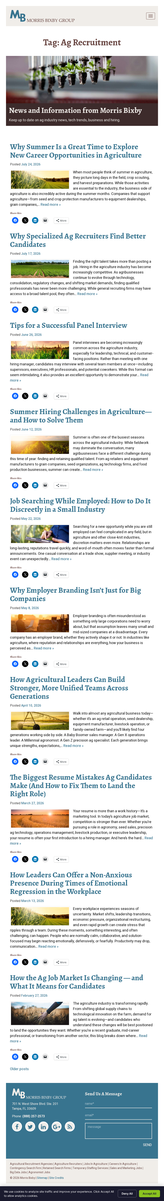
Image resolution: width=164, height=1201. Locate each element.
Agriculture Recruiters (68, 1164)
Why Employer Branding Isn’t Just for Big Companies (75, 594)
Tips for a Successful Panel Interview (68, 325)
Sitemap (42, 1178)
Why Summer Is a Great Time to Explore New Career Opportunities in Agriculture (76, 150)
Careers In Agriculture (122, 1164)
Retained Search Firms (57, 1168)
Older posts (19, 1069)
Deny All (127, 1193)
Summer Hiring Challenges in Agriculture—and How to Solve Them (81, 415)
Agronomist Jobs (39, 1172)
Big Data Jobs (18, 1172)
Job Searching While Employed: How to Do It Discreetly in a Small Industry (80, 505)
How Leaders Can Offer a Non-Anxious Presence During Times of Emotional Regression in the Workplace (71, 883)
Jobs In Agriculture (95, 1164)
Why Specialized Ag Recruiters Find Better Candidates (78, 240)
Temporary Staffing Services (90, 1168)
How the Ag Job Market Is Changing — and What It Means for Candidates (76, 981)
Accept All (149, 1193)
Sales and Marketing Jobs (126, 1168)
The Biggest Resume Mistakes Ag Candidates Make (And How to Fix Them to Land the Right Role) (81, 785)
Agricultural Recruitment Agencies (31, 1164)
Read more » (51, 204)
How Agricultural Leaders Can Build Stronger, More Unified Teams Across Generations (69, 687)
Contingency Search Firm (25, 1168)
